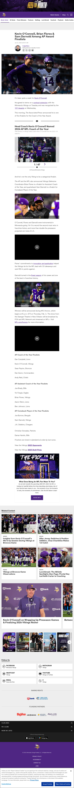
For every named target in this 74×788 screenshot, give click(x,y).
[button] (37, 247)
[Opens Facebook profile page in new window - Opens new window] (23, 50)
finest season (36, 275)
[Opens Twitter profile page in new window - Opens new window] (26, 50)
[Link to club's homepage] (4, 13)
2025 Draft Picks (35, 450)
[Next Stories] (69, 642)
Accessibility (37, 759)
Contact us (37, 762)
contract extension (40, 103)
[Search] (68, 14)
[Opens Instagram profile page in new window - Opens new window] (29, 50)
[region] (37, 778)
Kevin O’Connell (40, 98)
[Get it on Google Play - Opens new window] (43, 738)
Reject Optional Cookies (63, 784)
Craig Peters (25, 46)
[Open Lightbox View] (37, 155)
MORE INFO (37, 497)
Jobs (37, 766)
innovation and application (43, 263)
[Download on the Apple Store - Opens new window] (30, 738)
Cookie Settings (6, 784)
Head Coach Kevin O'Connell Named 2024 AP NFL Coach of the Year (34, 127)
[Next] (45, 164)
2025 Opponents (35, 445)
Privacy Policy (37, 756)
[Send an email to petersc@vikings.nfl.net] (32, 50)
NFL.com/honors (21, 322)
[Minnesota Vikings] (37, 747)
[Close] (71, 771)
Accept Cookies (47, 784)
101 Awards (19, 108)
